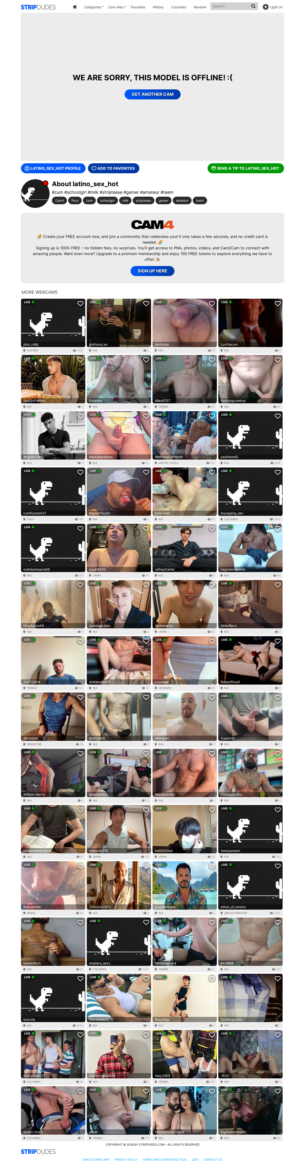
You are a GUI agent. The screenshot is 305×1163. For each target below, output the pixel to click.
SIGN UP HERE (152, 270)
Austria (32, 350)
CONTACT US (212, 1159)
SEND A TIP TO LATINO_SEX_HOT (248, 168)
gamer (163, 200)
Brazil (31, 913)
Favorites (138, 7)
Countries (178, 7)
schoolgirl (107, 200)
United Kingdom (235, 913)
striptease (143, 200)
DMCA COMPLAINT (96, 1159)
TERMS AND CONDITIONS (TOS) (165, 1159)
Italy (30, 519)
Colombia (231, 519)
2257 (195, 1159)
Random (200, 7)
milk (125, 200)
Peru (74, 200)
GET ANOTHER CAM (152, 94)
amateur (182, 200)
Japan (97, 575)
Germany (164, 688)
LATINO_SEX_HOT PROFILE (55, 168)
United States (168, 463)
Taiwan (163, 406)
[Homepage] (38, 7)
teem (200, 200)
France (32, 688)
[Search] (254, 6)
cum (89, 200)
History (158, 7)
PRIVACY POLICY (126, 1159)
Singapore (34, 744)
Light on (276, 7)
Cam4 (59, 200)
